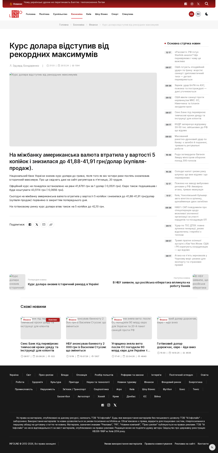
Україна (14, 374)
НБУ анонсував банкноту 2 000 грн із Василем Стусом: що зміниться (86, 347)
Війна (157, 396)
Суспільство (60, 14)
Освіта (204, 374)
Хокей (101, 396)
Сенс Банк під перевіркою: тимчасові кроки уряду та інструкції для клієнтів (190, 115)
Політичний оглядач (181, 374)
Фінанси (93, 24)
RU (198, 14)
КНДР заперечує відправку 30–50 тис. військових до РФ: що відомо (191, 127)
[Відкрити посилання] (51, 224)
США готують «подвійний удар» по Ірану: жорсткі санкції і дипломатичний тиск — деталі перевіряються (189, 73)
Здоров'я (37, 382)
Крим (116, 396)
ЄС (145, 396)
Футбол (167, 389)
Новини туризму (126, 382)
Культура (56, 382)
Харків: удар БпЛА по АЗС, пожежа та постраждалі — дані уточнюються (191, 88)
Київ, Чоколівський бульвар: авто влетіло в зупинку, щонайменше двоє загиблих (191, 198)
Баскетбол (63, 396)
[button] (207, 4)
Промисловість (24, 389)
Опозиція (81, 374)
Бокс (182, 389)
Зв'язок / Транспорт (74, 389)
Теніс (196, 389)
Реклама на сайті (185, 443)
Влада (64, 374)
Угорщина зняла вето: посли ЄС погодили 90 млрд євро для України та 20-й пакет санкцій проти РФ (130, 350)
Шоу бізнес (101, 14)
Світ (28, 374)
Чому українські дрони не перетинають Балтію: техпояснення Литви (64, 2)
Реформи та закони (132, 374)
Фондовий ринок (171, 382)
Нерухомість (47, 389)
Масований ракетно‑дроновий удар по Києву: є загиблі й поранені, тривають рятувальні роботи (191, 142)
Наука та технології (98, 382)
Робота (20, 382)
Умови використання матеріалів (123, 443)
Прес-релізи (46, 374)
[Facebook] (30, 224)
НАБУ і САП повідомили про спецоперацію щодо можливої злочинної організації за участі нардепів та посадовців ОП (191, 213)
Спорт (115, 14)
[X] (37, 224)
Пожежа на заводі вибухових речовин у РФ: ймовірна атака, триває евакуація (192, 186)
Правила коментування (158, 443)
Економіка (77, 14)
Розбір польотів (104, 374)
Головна (30, 14)
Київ (88, 14)
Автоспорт (84, 396)
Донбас (131, 396)
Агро (119, 389)
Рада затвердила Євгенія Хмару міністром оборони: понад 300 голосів (190, 157)
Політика (44, 14)
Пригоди (74, 382)
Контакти (203, 443)
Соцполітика (101, 389)
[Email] (44, 224)
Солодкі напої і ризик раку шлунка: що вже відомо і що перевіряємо (191, 174)
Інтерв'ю (156, 374)
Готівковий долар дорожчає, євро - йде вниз (176, 345)
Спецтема (127, 14)
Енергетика (195, 382)
